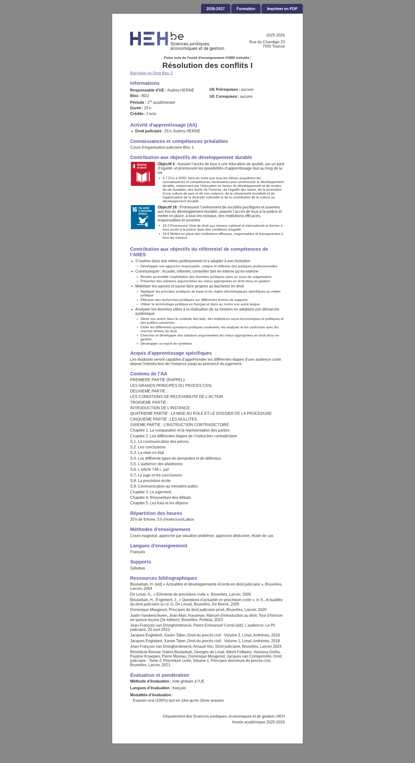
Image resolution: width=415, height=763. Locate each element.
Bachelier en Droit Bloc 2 (151, 73)
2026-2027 (215, 9)
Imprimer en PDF (282, 9)
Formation (246, 9)
